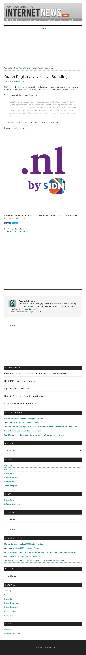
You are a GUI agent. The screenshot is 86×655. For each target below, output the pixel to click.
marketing (21, 229)
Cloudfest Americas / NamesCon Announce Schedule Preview (35, 373)
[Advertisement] (43, 46)
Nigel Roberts (9, 615)
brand (15, 231)
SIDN (6, 87)
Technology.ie (29, 312)
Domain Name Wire (11, 482)
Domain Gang (9, 500)
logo (24, 231)
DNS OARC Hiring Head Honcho (19, 381)
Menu (44, 28)
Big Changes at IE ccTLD (16, 388)
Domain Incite (9, 474)
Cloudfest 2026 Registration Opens (31, 419)
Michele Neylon (10, 419)
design (20, 231)
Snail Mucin (8, 435)
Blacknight (30, 306)
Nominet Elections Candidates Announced (61, 427)
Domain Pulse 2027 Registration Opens (23, 396)
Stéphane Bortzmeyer (12, 504)
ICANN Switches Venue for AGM (20, 403)
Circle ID (7, 469)
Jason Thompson (10, 486)
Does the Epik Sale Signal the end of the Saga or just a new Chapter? (40, 435)
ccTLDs (14, 229)
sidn (27, 231)
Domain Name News (11, 478)
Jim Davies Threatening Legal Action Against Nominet (24, 427)
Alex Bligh (8, 465)
